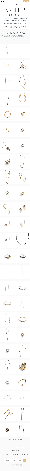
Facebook (13, 5)
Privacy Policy (15, 450)
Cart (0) (26, 1)
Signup (7, 460)
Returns (17, 447)
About (4, 447)
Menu (3, 1)
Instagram (17, 5)
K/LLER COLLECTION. (10, 454)
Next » (21, 439)
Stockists (10, 447)
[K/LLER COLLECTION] (15, 7)
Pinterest (15, 5)
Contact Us (24, 447)
